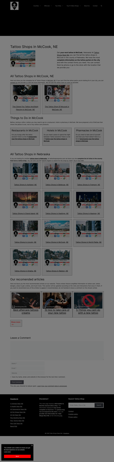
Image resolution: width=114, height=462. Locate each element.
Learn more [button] (7, 451)
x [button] (32, 445)
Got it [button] (17, 456)
